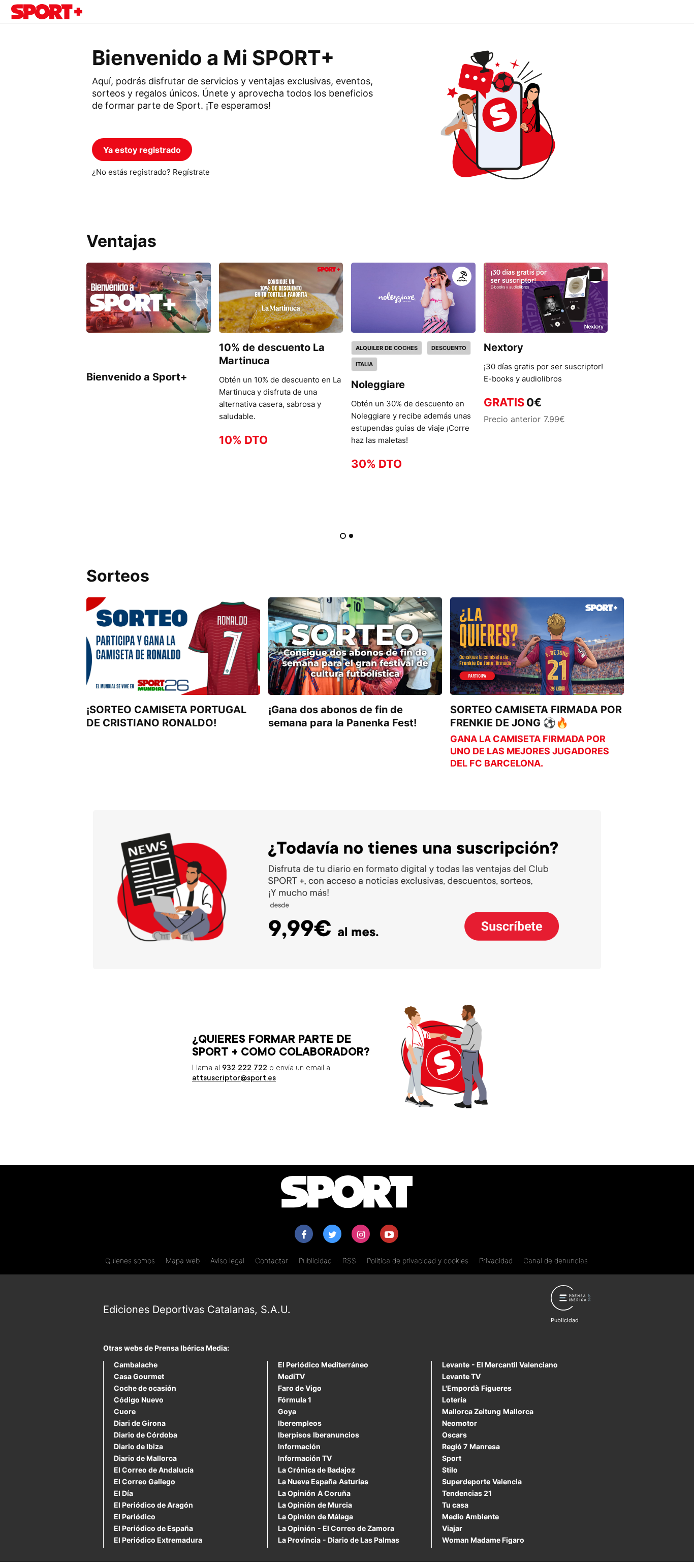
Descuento (448, 348)
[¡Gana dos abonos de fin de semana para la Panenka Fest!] (355, 646)
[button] (461, 276)
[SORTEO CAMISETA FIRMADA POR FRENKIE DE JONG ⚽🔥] (537, 646)
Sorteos (117, 576)
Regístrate (191, 172)
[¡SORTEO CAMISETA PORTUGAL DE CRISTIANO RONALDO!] (173, 646)
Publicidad (315, 1260)
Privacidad (496, 1260)
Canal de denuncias (555, 1260)
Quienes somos (130, 1260)
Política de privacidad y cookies (417, 1260)
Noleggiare (378, 384)
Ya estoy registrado (142, 150)
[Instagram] (361, 1234)
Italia (364, 364)
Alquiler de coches (387, 348)
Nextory (503, 347)
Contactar (271, 1260)
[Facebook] (304, 1234)
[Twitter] (332, 1234)
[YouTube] (389, 1234)
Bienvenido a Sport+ (136, 377)
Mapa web (183, 1260)
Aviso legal (227, 1260)
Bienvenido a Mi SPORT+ (213, 57)
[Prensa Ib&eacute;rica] (570, 1304)
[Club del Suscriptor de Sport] (46, 13)
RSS (349, 1260)
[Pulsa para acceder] (148, 298)
